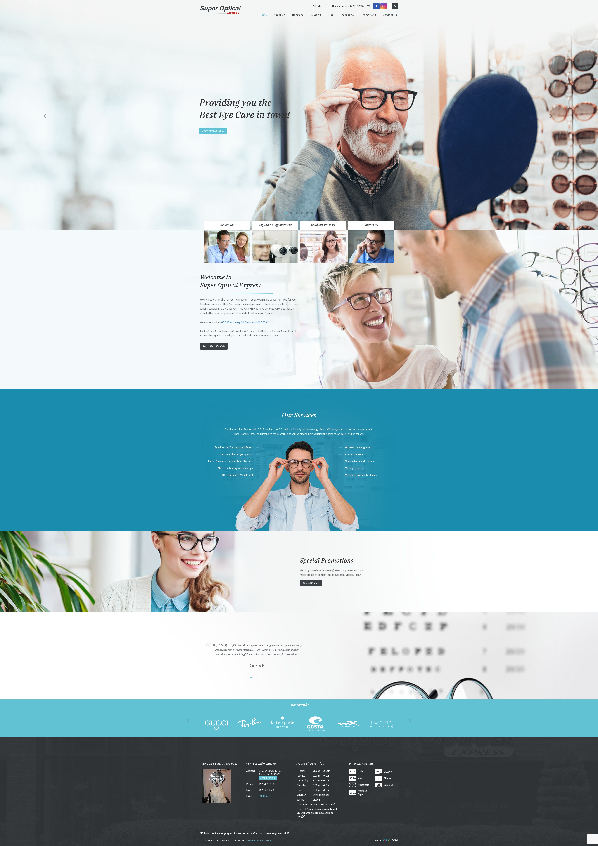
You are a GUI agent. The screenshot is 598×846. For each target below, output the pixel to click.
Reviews (316, 14)
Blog (331, 14)
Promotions (368, 14)
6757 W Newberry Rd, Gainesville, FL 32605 (244, 322)
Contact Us (390, 14)
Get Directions (267, 778)
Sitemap (269, 840)
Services (298, 14)
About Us (279, 14)
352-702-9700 (267, 784)
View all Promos (311, 583)
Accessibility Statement (255, 840)
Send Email (264, 795)
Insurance (347, 14)
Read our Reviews (323, 225)
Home (263, 14)
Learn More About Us (213, 130)
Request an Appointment (275, 225)
